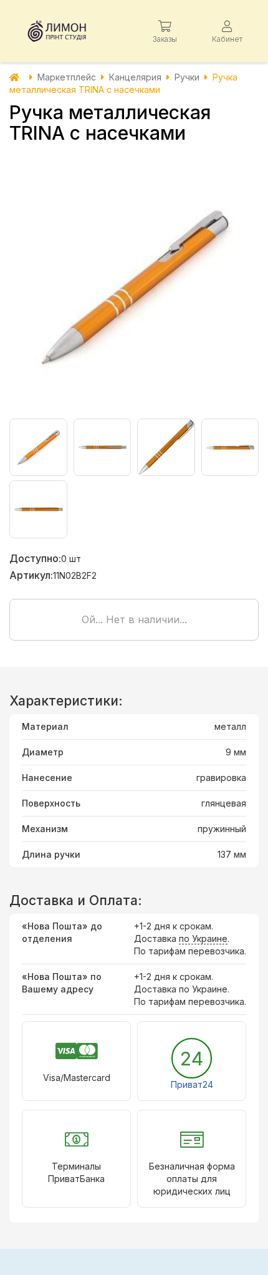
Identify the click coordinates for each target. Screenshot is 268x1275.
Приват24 (192, 1084)
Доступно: (35, 558)
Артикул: (31, 575)
